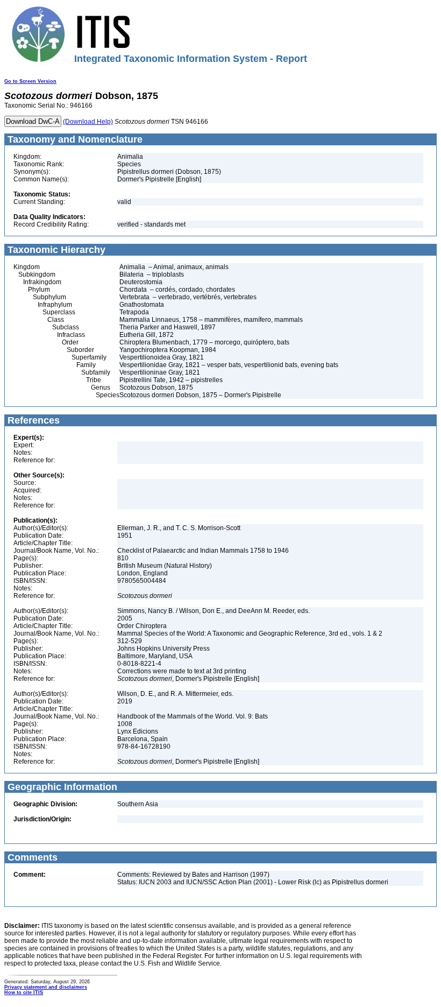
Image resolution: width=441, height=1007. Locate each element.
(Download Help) (88, 121)
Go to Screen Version (30, 81)
